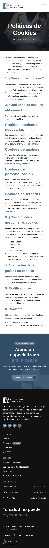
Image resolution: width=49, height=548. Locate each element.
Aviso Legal (7, 471)
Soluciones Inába (10, 529)
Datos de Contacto (10, 467)
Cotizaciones (8, 447)
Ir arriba (11, 542)
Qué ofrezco (8, 452)
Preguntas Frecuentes (12, 463)
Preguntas (7, 443)
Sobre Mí (6, 439)
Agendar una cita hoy (22, 377)
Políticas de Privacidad (12, 475)
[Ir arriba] (5, 541)
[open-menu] (44, 6)
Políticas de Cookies (28, 39)
